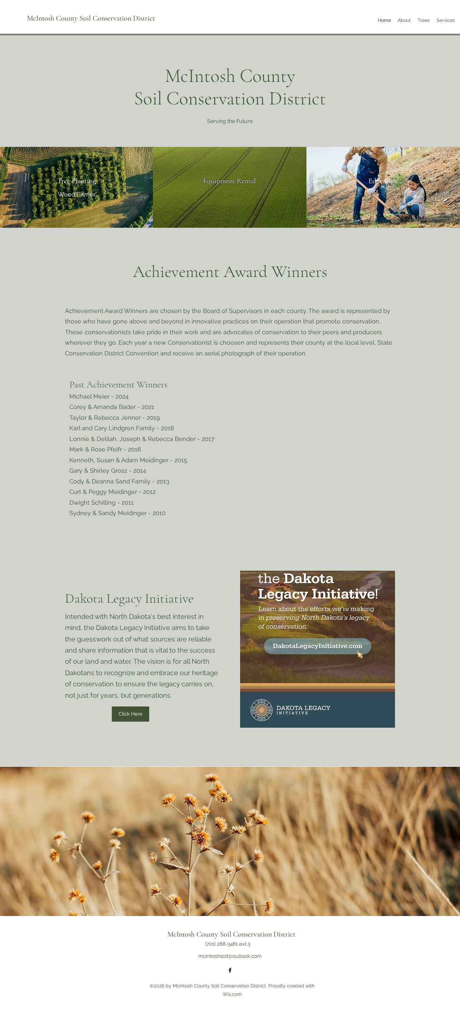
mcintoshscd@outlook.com (230, 956)
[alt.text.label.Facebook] (230, 970)
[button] (404, 20)
